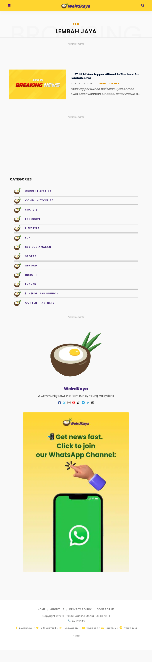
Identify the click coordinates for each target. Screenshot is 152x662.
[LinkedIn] (87, 403)
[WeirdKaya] (75, 5)
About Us (57, 609)
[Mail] (92, 403)
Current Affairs (107, 83)
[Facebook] (59, 402)
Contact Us (106, 609)
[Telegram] (83, 403)
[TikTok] (78, 403)
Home (41, 609)
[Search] (142, 5)
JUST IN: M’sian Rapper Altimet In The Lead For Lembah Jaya (105, 76)
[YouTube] (73, 403)
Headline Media (83, 616)
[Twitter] (64, 403)
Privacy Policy (80, 609)
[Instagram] (68, 403)
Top (77, 636)
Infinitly (80, 621)
